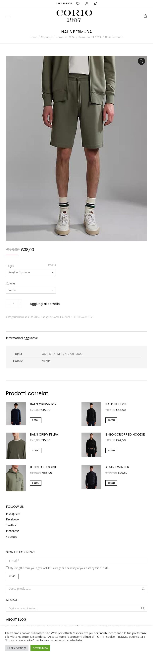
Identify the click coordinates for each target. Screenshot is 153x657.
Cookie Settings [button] (16, 648)
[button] (59, 3)
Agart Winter (117, 467)
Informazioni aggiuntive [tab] (22, 338)
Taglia (10, 266)
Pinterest (12, 531)
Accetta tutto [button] (40, 648)
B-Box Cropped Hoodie (125, 435)
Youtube (12, 537)
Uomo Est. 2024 (61, 317)
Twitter (11, 525)
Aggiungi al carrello (45, 304)
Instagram (13, 513)
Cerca (143, 588)
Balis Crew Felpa (44, 435)
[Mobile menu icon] (8, 16)
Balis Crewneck (43, 404)
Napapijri (46, 317)
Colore (10, 283)
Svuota (52, 264)
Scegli (35, 420)
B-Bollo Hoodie (43, 467)
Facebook (12, 519)
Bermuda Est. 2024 (28, 317)
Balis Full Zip (116, 404)
